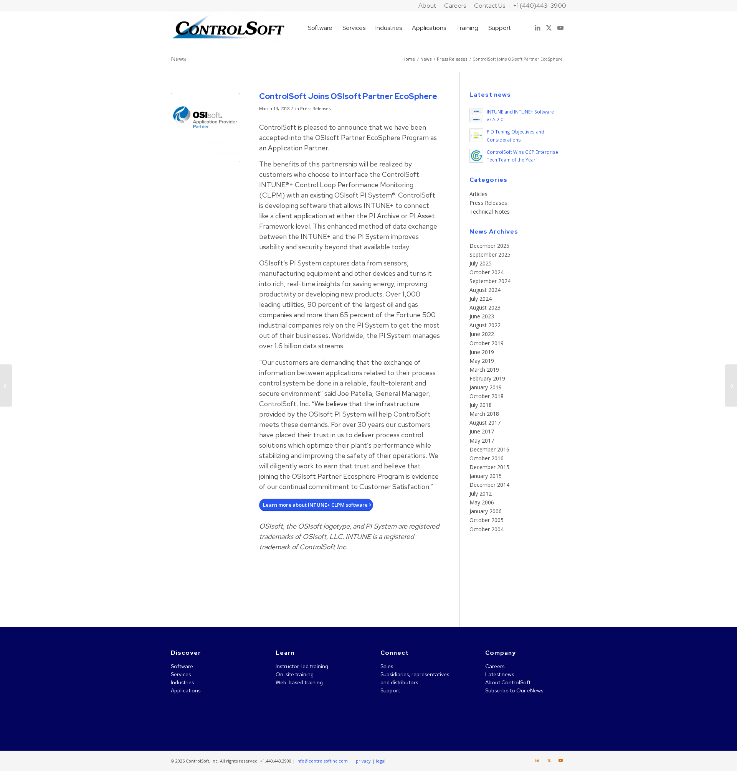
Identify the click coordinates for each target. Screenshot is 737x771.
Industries (182, 682)
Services (181, 674)
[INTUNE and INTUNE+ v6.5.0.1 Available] (731, 385)
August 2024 (485, 289)
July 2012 (480, 493)
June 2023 (481, 316)
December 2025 (489, 245)
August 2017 (485, 422)
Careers (494, 666)
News (178, 59)
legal (380, 761)
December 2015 (489, 467)
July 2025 (480, 263)
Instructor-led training (302, 666)
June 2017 (481, 431)
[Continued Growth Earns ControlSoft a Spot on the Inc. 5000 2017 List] (6, 385)
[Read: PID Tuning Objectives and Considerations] (476, 135)
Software (182, 666)
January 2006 (485, 511)
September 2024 (490, 281)
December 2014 (489, 484)
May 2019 (481, 360)
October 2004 (486, 529)
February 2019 (487, 378)
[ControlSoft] (228, 28)
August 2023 (485, 307)
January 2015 (485, 475)
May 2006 (481, 502)
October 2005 (486, 520)
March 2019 (484, 369)
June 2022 (481, 334)
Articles (478, 194)
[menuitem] (427, 6)
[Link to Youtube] (560, 27)
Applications (185, 690)
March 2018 (484, 413)
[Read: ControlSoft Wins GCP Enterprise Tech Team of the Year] (476, 156)
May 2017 (481, 440)
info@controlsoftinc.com (322, 761)
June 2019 (481, 352)
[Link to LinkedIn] (537, 27)
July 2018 (480, 405)
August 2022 (485, 325)
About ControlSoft (507, 682)
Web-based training (299, 682)
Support (390, 690)
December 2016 (489, 449)
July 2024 (480, 298)
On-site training (295, 674)
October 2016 (486, 458)
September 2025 (490, 254)
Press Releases (315, 108)
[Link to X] (549, 27)
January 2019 (485, 387)
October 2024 (486, 272)
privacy (363, 761)
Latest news (499, 674)
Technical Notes (489, 211)
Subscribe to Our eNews (514, 690)
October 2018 (486, 396)
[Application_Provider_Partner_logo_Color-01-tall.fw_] (205, 127)
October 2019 (486, 343)
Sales (386, 666)
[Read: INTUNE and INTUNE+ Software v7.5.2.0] (476, 115)
